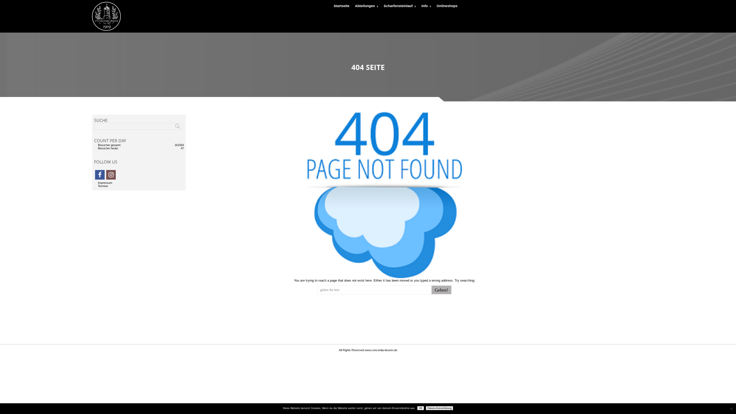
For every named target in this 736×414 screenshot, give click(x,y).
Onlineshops (447, 6)
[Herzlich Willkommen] (106, 16)
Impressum (105, 182)
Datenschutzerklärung (439, 408)
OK (420, 408)
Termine (103, 186)
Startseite (341, 6)
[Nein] (731, 409)
